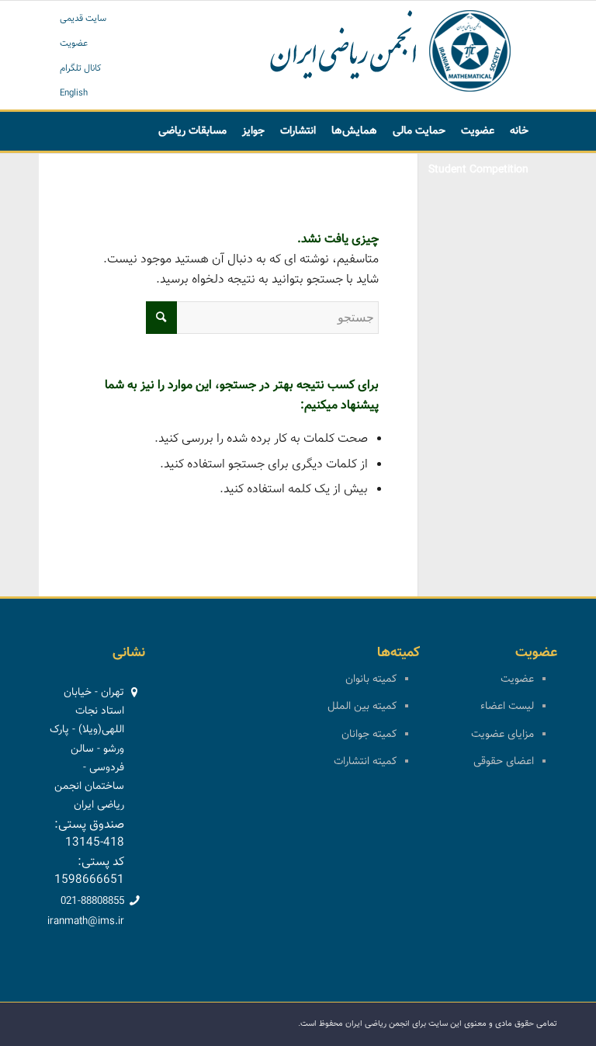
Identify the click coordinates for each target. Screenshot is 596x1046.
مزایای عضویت (502, 734)
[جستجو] (119, 170)
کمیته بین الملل (362, 706)
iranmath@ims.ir (85, 921)
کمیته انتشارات (365, 761)
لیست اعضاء (507, 706)
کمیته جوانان (369, 734)
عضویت (74, 43)
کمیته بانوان (371, 679)
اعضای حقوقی (503, 761)
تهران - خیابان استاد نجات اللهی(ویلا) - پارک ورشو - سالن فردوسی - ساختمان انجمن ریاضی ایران (87, 749)
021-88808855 (92, 901)
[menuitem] (519, 131)
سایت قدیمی (83, 19)
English (74, 93)
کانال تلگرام (81, 68)
